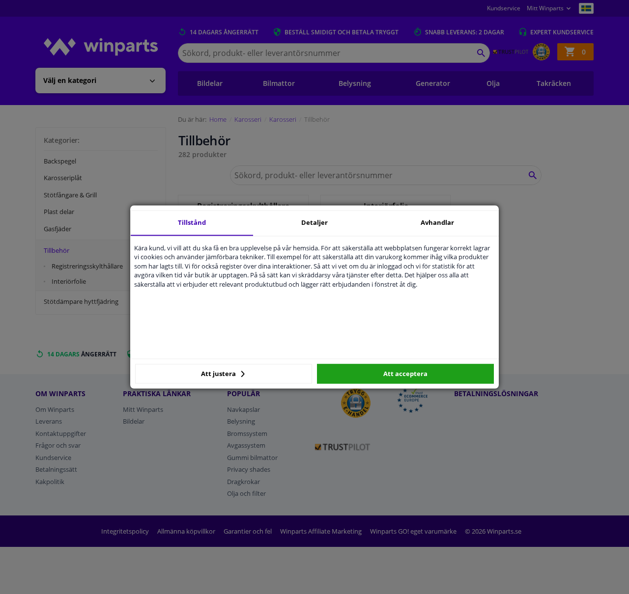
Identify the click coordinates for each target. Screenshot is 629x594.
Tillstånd (192, 222)
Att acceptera (405, 373)
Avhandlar (437, 222)
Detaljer (314, 222)
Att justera (219, 373)
